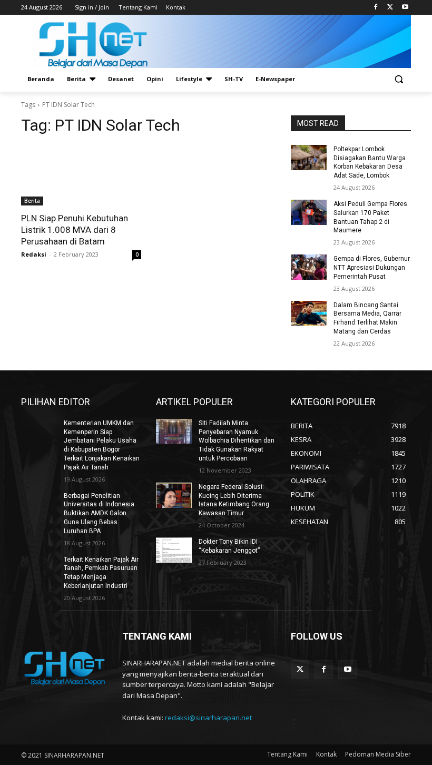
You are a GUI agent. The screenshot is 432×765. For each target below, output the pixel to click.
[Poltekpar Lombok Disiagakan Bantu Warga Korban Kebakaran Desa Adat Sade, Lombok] (309, 157)
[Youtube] (405, 8)
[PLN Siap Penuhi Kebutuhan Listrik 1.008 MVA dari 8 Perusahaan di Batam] (81, 175)
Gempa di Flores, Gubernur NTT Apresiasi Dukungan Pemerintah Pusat (371, 267)
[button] (398, 79)
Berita (32, 200)
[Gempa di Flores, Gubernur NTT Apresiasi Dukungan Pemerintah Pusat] (309, 267)
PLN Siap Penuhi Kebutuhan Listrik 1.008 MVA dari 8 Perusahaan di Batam (74, 230)
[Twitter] (390, 8)
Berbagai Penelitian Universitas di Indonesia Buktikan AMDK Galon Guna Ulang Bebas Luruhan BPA (99, 513)
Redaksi (33, 254)
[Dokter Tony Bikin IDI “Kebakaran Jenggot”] (174, 550)
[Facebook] (376, 8)
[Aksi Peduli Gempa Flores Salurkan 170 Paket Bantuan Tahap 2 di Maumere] (309, 212)
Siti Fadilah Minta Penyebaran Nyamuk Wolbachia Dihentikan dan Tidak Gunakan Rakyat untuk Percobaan (236, 440)
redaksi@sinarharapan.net (208, 717)
